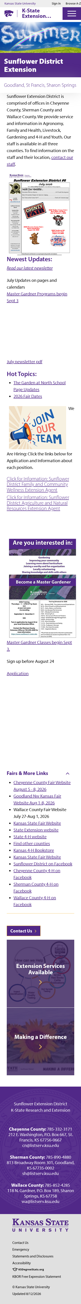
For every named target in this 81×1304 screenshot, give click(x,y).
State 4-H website (30, 836)
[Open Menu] (72, 13)
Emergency (20, 1249)
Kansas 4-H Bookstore (34, 850)
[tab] (40, 773)
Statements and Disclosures (32, 1256)
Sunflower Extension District (40, 1103)
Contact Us (21, 931)
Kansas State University (20, 3)
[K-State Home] (9, 13)
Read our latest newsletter (30, 268)
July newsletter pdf (24, 361)
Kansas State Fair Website (37, 823)
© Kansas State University (31, 1287)
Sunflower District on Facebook (43, 863)
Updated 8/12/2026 (26, 1294)
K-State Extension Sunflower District (34, 13)
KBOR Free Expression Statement (36, 1276)
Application (18, 673)
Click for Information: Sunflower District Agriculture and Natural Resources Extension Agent (38, 503)
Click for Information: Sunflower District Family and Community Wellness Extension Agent (38, 484)
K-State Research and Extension (40, 1110)
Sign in (56, 3)
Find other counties (32, 843)
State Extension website (36, 830)
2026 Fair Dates (28, 396)
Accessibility (21, 1263)
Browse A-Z (73, 3)
